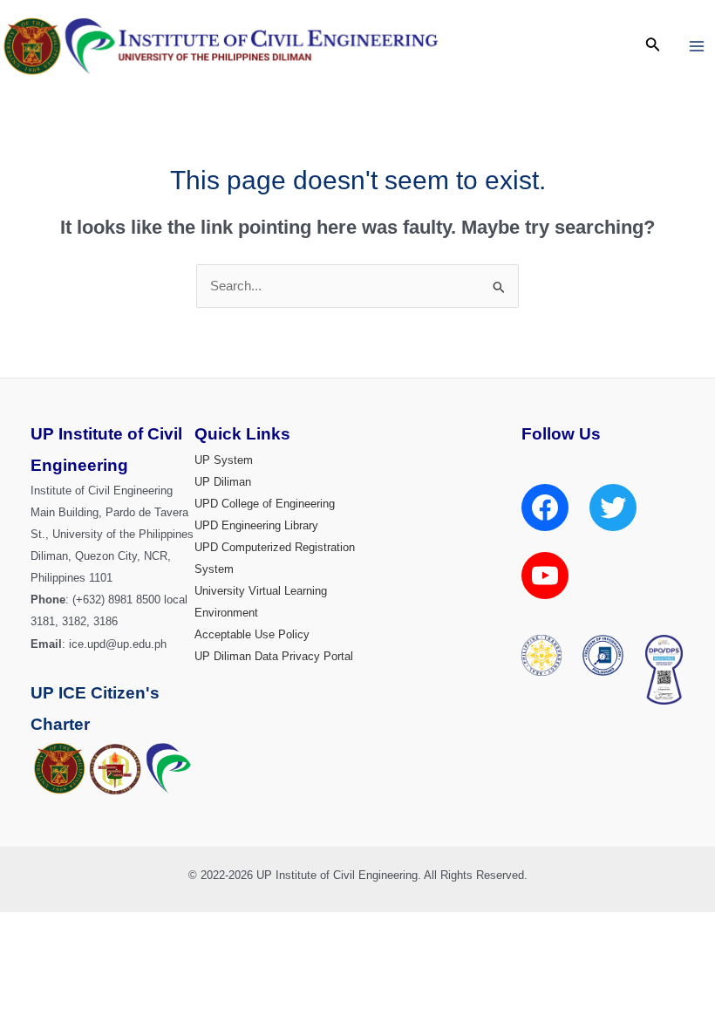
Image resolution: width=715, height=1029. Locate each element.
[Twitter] (613, 507)
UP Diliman (222, 481)
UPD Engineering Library (256, 525)
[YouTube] (545, 575)
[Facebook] (545, 507)
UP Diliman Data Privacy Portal (273, 656)
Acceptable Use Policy (252, 634)
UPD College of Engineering (264, 503)
